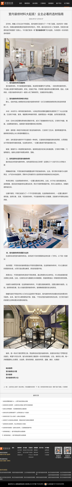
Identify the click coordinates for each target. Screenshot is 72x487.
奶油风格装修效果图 (5, 472)
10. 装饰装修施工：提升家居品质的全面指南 (14, 435)
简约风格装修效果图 (29, 477)
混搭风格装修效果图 (53, 477)
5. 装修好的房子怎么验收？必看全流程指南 (13, 416)
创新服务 (51, 3)
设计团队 (35, 3)
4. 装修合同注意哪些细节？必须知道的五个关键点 (15, 412)
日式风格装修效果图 (65, 475)
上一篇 (19, 387)
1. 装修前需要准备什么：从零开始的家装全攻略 (15, 401)
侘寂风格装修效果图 (17, 472)
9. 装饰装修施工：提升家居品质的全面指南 (13, 431)
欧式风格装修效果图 (53, 472)
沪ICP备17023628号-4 (38, 484)
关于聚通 (66, 3)
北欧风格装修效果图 (53, 475)
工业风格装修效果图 (29, 472)
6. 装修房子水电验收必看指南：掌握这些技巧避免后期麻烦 (18, 420)
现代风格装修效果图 (65, 477)
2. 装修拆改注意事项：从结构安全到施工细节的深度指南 (17, 405)
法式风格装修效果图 (65, 472)
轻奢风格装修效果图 (41, 477)
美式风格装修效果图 (17, 477)
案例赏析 (27, 3)
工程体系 (43, 3)
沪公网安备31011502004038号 (55, 484)
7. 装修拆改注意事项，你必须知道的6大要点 (14, 424)
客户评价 (58, 3)
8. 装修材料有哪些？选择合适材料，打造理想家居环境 (16, 427)
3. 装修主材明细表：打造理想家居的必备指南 (14, 409)
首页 (20, 3)
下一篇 (52, 387)
